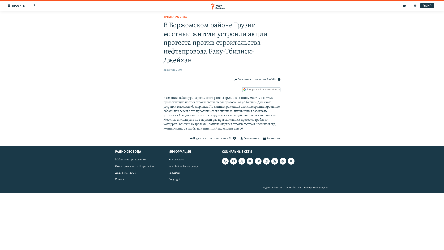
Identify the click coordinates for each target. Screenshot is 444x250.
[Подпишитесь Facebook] (233, 161)
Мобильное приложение (130, 160)
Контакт (120, 179)
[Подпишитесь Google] (225, 161)
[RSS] (274, 161)
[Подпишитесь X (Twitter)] (241, 161)
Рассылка (174, 173)
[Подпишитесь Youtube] (250, 161)
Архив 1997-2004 (175, 17)
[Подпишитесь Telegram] (258, 161)
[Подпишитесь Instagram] (266, 161)
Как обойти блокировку (183, 166)
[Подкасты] (283, 161)
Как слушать (176, 160)
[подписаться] (291, 161)
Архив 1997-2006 (125, 173)
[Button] (242, 79)
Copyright (174, 179)
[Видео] (404, 6)
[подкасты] (415, 6)
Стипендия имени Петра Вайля (134, 166)
